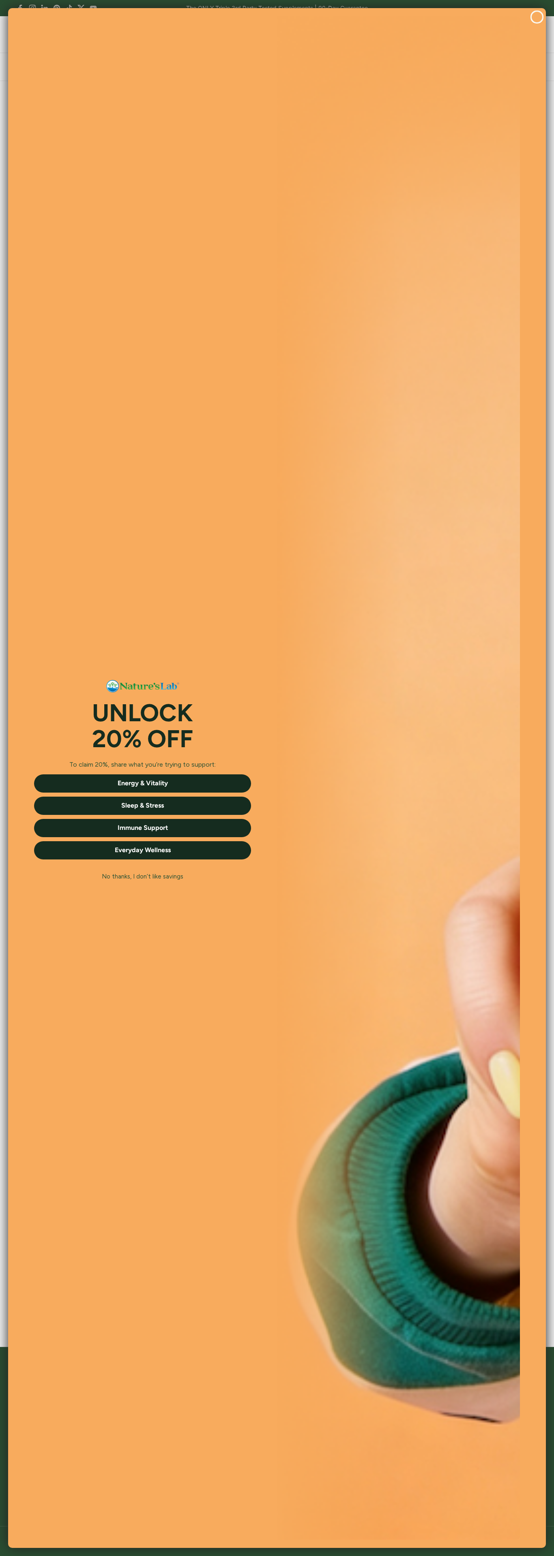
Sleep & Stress (142, 805)
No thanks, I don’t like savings (142, 877)
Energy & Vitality (143, 783)
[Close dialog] (537, 17)
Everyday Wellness (143, 850)
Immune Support (143, 827)
